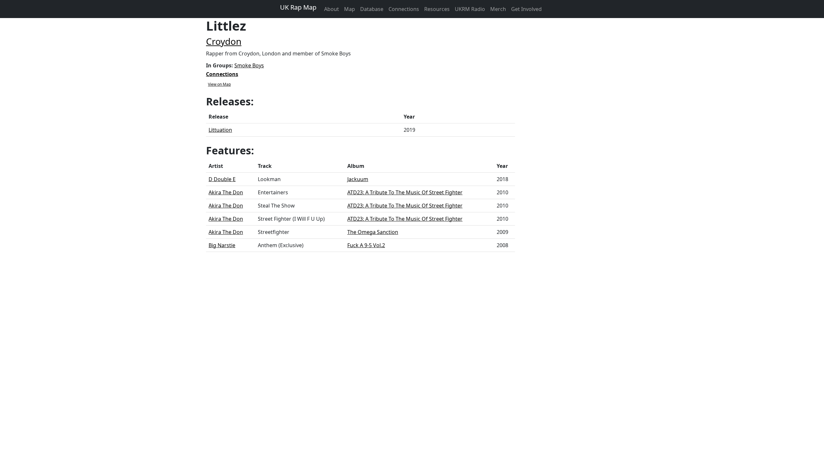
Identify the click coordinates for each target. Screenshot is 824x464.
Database (371, 9)
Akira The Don (226, 192)
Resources (437, 9)
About (331, 9)
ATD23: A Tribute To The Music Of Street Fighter (405, 192)
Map (349, 9)
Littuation (220, 129)
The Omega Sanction (372, 232)
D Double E (222, 179)
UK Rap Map (298, 7)
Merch (498, 9)
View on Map (219, 84)
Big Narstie (222, 245)
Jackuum (357, 179)
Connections (404, 9)
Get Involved (526, 9)
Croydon (223, 41)
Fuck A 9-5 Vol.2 (366, 245)
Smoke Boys (249, 65)
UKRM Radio (470, 9)
